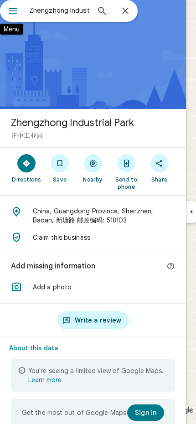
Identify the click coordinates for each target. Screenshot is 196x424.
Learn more (45, 380)
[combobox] (59, 10)
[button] (93, 287)
